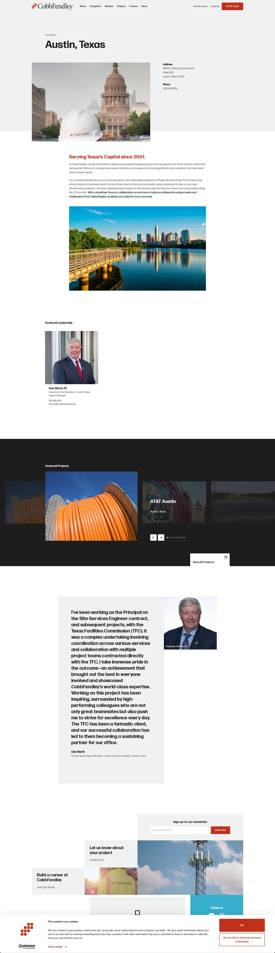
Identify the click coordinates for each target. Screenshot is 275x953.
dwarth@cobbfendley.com (62, 404)
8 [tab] (182, 537)
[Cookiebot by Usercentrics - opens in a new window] (27, 946)
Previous (153, 537)
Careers (133, 6)
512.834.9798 (170, 88)
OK (242, 925)
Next (161, 537)
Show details (55, 946)
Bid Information (201, 6)
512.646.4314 (55, 400)
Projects (121, 6)
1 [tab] (167, 537)
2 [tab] (169, 537)
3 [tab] (171, 537)
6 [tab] (178, 537)
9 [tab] (185, 537)
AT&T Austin (163, 501)
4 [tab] (173, 537)
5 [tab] (176, 537)
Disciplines (95, 6)
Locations (215, 6)
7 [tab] (180, 537)
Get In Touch (232, 6)
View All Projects (203, 562)
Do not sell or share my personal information (242, 939)
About (83, 6)
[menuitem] (83, 8)
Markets (109, 6)
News (144, 6)
